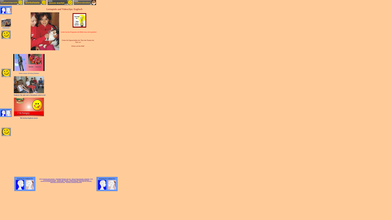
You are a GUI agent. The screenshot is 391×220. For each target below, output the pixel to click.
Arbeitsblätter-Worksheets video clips (63, 178)
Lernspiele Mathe (60, 181)
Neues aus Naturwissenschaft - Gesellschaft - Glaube (82, 178)
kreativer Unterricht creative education (47, 178)
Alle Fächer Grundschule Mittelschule (74, 182)
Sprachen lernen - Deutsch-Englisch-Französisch (79, 180)
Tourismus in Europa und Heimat (71, 181)
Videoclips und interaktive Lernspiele (48, 181)
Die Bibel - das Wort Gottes (62, 180)
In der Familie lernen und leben (49, 180)
